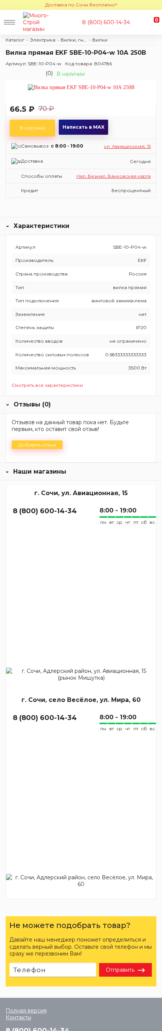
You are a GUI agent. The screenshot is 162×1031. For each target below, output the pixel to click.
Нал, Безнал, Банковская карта (113, 176)
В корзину (32, 128)
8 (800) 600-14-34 (106, 22)
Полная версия (26, 1010)
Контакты (18, 1017)
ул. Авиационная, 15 (127, 146)
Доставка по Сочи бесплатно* (81, 5)
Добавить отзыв (37, 445)
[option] (81, 91)
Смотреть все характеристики (47, 385)
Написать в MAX (83, 127)
